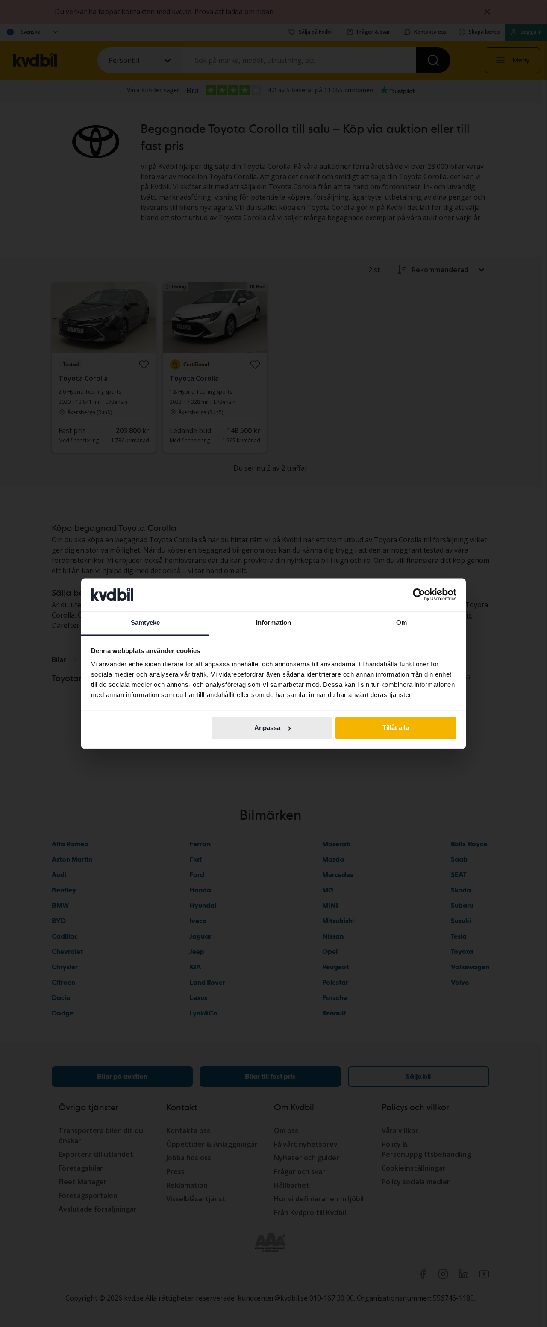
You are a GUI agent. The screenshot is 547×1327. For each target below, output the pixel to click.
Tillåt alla (395, 727)
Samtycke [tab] (145, 623)
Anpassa (267, 727)
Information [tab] (273, 623)
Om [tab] (401, 623)
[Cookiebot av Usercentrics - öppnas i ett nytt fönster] (419, 594)
